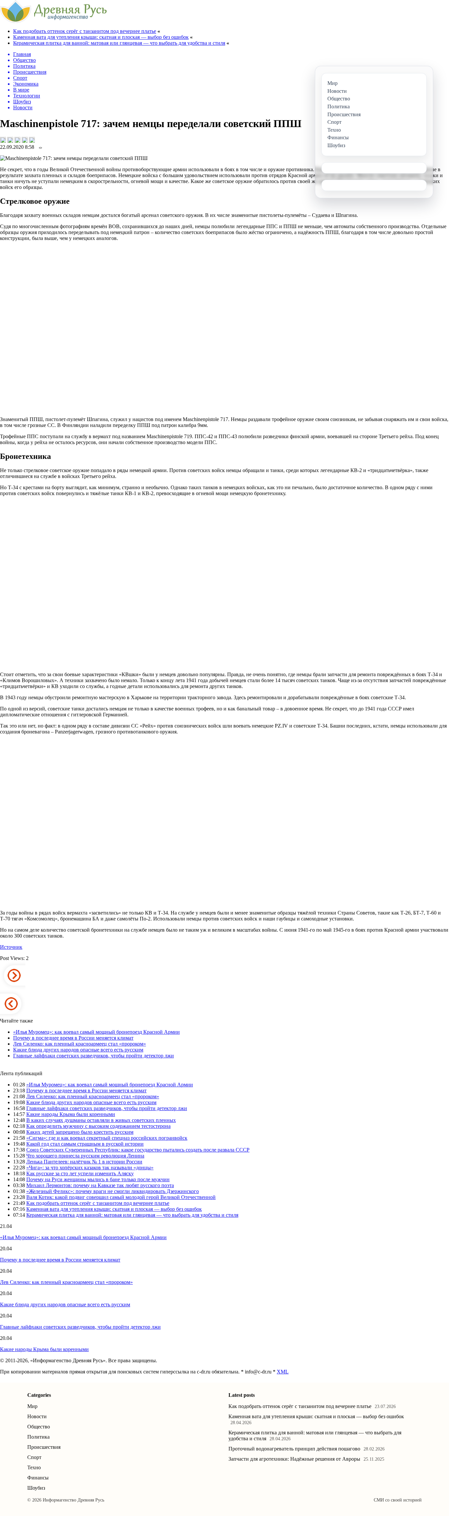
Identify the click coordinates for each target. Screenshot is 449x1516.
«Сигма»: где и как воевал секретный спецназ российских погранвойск (106, 1138)
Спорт (34, 1457)
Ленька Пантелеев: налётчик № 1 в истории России (84, 1161)
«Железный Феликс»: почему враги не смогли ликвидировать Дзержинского (112, 1191)
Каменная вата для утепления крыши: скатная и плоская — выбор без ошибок (101, 37)
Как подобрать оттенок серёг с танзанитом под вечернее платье (84, 31)
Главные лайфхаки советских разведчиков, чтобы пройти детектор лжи (93, 1055)
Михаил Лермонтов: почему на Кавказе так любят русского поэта (100, 1185)
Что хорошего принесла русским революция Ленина (85, 1155)
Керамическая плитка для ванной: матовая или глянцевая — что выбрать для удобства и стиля (119, 43)
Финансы (38, 1477)
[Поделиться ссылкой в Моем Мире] (25, 140)
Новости (37, 1416)
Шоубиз (36, 1488)
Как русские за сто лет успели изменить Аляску (80, 1173)
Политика (38, 1437)
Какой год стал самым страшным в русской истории (85, 1144)
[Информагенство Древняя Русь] (53, 21)
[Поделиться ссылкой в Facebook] (10, 140)
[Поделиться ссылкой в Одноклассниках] (32, 140)
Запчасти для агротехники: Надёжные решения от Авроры (294, 1459)
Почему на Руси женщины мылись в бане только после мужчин (98, 1179)
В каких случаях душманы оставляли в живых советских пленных (101, 1120)
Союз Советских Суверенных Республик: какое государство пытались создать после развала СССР (137, 1150)
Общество (38, 1426)
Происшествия (43, 1447)
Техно (34, 1467)
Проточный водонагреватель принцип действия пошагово (294, 1448)
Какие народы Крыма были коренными (70, 1114)
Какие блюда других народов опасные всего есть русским (78, 1049)
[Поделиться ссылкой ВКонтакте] (3, 140)
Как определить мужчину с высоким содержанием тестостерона (98, 1126)
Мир (32, 1406)
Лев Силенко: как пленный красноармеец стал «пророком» (79, 1044)
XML (283, 1371)
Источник (11, 947)
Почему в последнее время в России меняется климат (73, 1038)
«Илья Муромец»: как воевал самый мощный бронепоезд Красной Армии (96, 1032)
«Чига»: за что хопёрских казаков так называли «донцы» (90, 1167)
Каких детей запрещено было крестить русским (79, 1132)
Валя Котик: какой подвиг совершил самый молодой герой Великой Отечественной (121, 1197)
